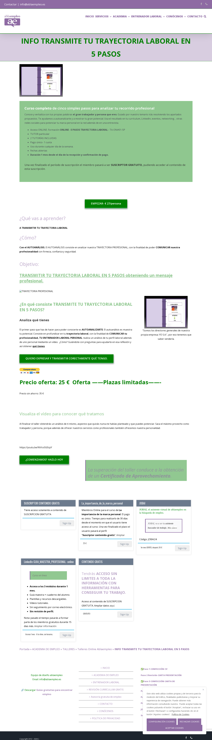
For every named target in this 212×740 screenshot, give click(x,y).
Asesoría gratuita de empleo (106, 696)
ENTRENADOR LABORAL (106, 682)
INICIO (106, 667)
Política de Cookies (180, 714)
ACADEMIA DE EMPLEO (46, 649)
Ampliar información (45, 626)
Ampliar (120, 535)
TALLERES (69, 649)
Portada (24, 649)
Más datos (172, 527)
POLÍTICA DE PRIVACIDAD (106, 718)
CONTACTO (106, 703)
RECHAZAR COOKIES (189, 721)
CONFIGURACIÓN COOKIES (162, 721)
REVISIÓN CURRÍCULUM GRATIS (106, 689)
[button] (205, 16)
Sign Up (67, 523)
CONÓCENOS (106, 711)
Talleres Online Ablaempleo (94, 649)
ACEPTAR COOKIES (174, 728)
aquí (112, 605)
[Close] (203, 689)
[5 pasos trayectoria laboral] (41, 80)
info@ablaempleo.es (32, 4)
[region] (174, 710)
